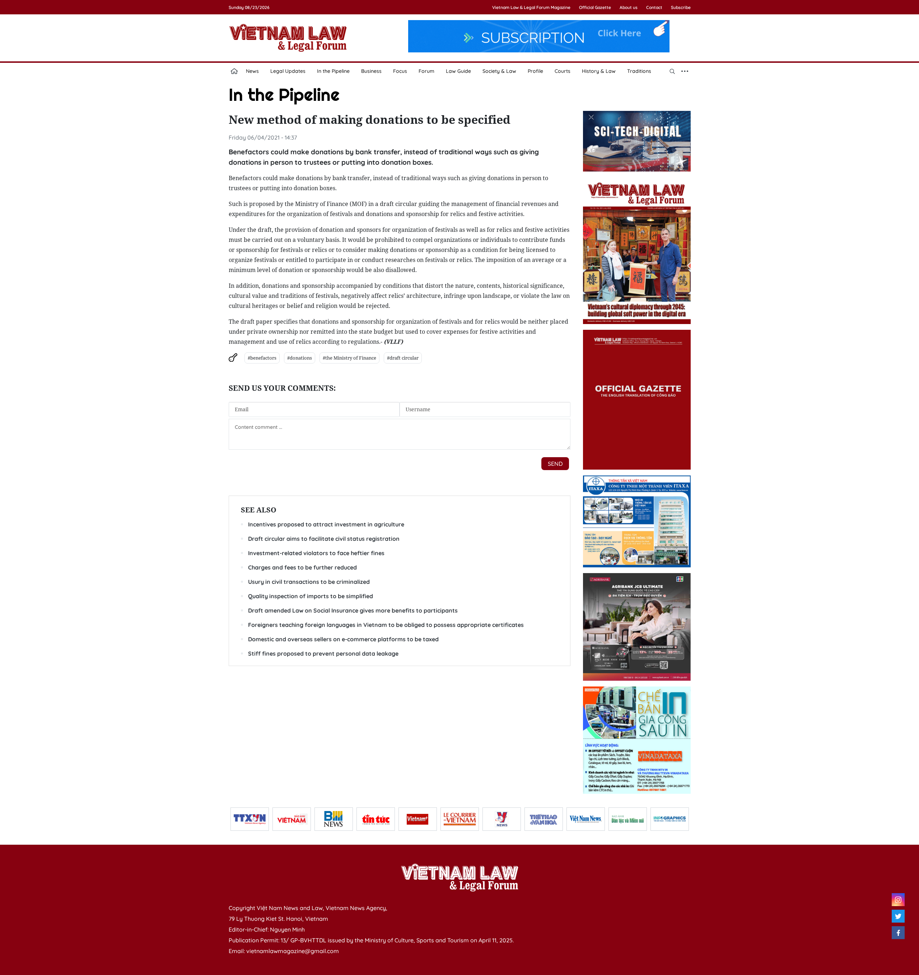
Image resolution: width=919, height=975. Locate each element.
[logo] (459, 877)
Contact (654, 7)
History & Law (599, 71)
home (234, 71)
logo (288, 37)
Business (371, 71)
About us (629, 7)
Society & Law (499, 71)
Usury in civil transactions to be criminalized (309, 581)
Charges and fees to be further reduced (302, 567)
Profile (535, 71)
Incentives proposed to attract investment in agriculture (326, 524)
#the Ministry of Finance (349, 358)
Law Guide (458, 71)
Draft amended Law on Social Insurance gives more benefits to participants (353, 610)
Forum (426, 71)
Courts (562, 71)
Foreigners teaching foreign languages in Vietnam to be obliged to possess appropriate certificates (386, 624)
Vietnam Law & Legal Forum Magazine (531, 7)
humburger (685, 71)
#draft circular (403, 358)
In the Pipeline (333, 71)
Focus (400, 71)
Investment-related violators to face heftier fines (316, 553)
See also (258, 510)
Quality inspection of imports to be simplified (310, 596)
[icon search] (672, 71)
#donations (299, 358)
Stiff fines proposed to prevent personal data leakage (323, 653)
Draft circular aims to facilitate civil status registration (324, 538)
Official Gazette (595, 7)
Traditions (639, 71)
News (252, 71)
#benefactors (262, 358)
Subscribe (681, 7)
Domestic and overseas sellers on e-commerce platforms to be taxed (343, 639)
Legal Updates (287, 71)
